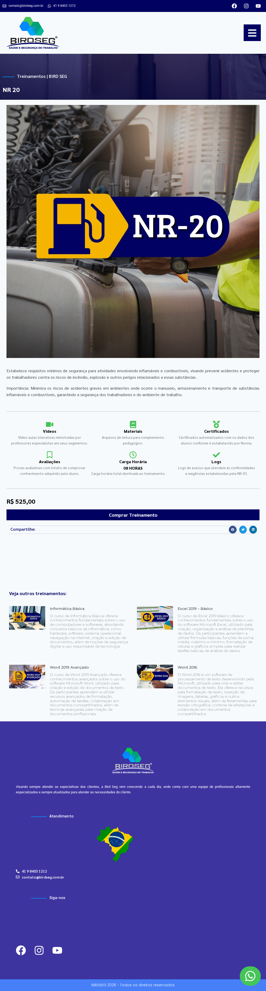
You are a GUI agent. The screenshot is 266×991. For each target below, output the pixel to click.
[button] (232, 529)
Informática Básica (67, 608)
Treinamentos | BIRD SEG (42, 76)
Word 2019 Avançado (69, 667)
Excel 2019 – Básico (195, 608)
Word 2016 (187, 667)
